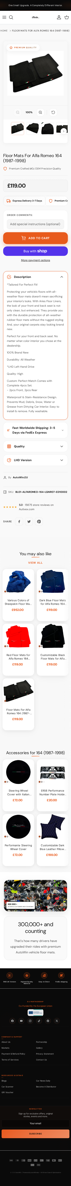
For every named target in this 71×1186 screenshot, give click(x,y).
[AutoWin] (35, 17)
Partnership (41, 1042)
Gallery (39, 1048)
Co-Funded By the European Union (35, 1006)
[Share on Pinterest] (39, 521)
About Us (6, 1042)
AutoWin (18, 1172)
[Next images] (64, 131)
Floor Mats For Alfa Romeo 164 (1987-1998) (40, 30)
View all (35, 562)
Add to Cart (39, 238)
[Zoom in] (40, 112)
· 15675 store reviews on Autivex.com (36, 507)
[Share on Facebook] (19, 521)
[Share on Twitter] (29, 521)
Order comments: (20, 215)
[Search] (13, 17)
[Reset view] (53, 112)
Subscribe (35, 1133)
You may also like (35, 554)
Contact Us (41, 1059)
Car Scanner (7, 1086)
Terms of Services (10, 1059)
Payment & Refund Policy (13, 1054)
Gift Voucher (7, 1092)
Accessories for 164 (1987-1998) (35, 753)
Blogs (4, 1081)
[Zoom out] (18, 112)
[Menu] (4, 17)
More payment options (35, 260)
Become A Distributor (46, 1086)
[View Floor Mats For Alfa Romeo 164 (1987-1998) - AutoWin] (17, 128)
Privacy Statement (45, 1054)
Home (4, 30)
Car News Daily (43, 1081)
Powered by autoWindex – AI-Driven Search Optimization (42, 1172)
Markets (5, 1048)
